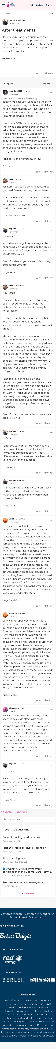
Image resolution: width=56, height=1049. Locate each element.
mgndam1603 (15, 91)
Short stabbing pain (14, 858)
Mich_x (12, 179)
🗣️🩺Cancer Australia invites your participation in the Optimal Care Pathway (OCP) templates (27, 870)
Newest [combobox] (47, 83)
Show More (29, 893)
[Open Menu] (52, 13)
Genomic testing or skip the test (21, 837)
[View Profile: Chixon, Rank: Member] (5, 709)
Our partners (36, 917)
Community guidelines (38, 913)
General (7, 13)
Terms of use (17, 917)
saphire (13, 20)
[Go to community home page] (11, 5)
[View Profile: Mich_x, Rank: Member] (5, 180)
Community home (11, 913)
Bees (18, 886)
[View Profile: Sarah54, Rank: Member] (5, 520)
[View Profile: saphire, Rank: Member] (5, 22)
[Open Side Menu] (3, 5)
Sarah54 (13, 519)
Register (40, 5)
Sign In (49, 5)
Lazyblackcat (21, 862)
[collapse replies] (28, 89)
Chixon (12, 708)
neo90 (17, 841)
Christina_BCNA (23, 875)
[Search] (31, 5)
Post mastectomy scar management (24, 882)
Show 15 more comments (15, 812)
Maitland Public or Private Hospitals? (24, 847)
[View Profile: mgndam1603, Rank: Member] (5, 92)
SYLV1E (17, 851)
